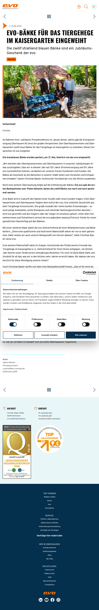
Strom (49, 501)
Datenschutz (21, 309)
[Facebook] (52, 600)
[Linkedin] (41, 600)
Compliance (49, 585)
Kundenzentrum (49, 548)
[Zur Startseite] (49, 593)
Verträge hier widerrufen (49, 536)
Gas (49, 504)
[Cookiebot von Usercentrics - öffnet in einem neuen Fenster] (84, 273)
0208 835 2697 (46, 416)
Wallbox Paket (49, 497)
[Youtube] (46, 600)
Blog (49, 555)
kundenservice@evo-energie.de (49, 418)
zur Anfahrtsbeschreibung (16, 418)
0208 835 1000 (46, 413)
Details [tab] (49, 280)
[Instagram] (58, 600)
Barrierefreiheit (49, 581)
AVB (49, 577)
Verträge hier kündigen (49, 530)
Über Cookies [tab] (82, 280)
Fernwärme (49, 508)
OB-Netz (49, 559)
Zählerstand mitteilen (49, 523)
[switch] (37, 324)
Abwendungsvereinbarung (49, 527)
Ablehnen (18, 335)
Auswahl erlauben (49, 335)
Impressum (8, 309)
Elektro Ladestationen (50, 519)
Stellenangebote (49, 551)
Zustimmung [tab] (17, 280)
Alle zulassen (81, 335)
